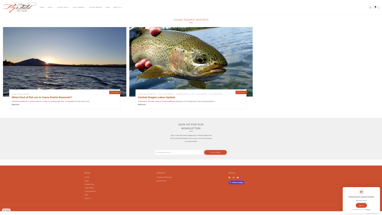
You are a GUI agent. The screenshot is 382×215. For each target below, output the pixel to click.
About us (117, 7)
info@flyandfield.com (164, 177)
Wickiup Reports (216, 94)
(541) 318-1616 (161, 181)
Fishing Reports (95, 7)
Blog (108, 7)
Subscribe (215, 152)
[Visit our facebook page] (231, 177)
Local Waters (78, 7)
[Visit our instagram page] (235, 177)
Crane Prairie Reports (21, 94)
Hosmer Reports (182, 94)
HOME (42, 7)
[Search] (378, 8)
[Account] (370, 7)
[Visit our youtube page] (239, 177)
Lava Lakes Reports (199, 94)
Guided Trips (62, 7)
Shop (50, 7)
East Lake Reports (166, 94)
